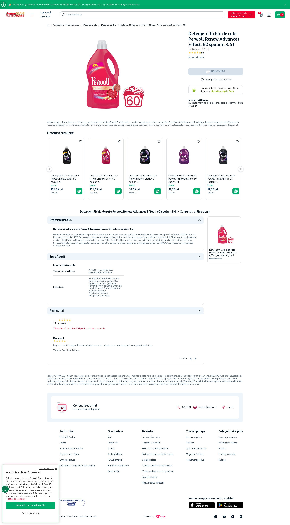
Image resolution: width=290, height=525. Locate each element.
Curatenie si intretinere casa (66, 25)
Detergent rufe (90, 25)
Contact (230, 407)
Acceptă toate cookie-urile (30, 505)
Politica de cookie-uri (16, 499)
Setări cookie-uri (31, 513)
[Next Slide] (240, 169)
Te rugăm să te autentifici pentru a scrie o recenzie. (79, 328)
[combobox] (142, 14)
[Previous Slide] (49, 169)
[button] (241, 14)
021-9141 (186, 407)
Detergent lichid (108, 25)
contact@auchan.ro (207, 407)
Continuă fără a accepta (48, 469)
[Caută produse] (63, 15)
